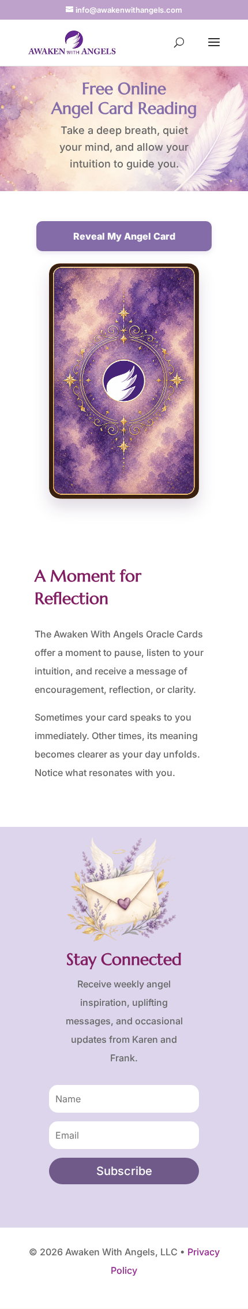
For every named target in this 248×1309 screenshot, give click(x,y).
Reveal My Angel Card (124, 236)
